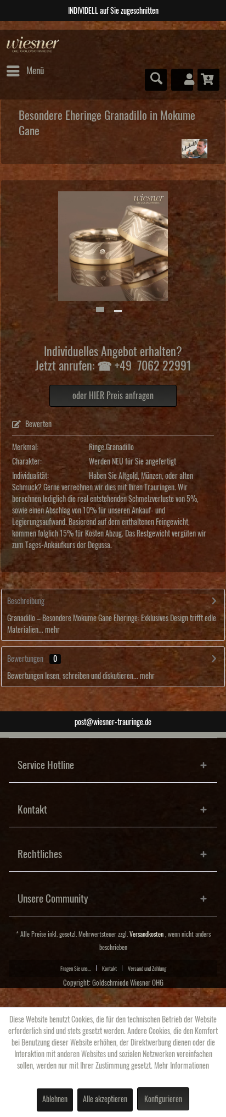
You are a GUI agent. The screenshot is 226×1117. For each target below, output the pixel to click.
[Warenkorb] (208, 80)
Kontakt (109, 968)
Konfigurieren (163, 1099)
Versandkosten (146, 934)
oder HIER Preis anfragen (113, 395)
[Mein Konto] (182, 80)
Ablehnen (54, 1099)
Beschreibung (25, 601)
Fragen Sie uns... (75, 968)
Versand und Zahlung (147, 968)
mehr (51, 630)
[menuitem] (24, 71)
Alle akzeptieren (105, 1099)
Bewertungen (25, 659)
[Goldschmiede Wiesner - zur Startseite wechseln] (33, 44)
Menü (35, 70)
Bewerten (38, 424)
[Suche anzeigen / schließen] (156, 80)
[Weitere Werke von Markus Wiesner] (195, 148)
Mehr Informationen (181, 1066)
